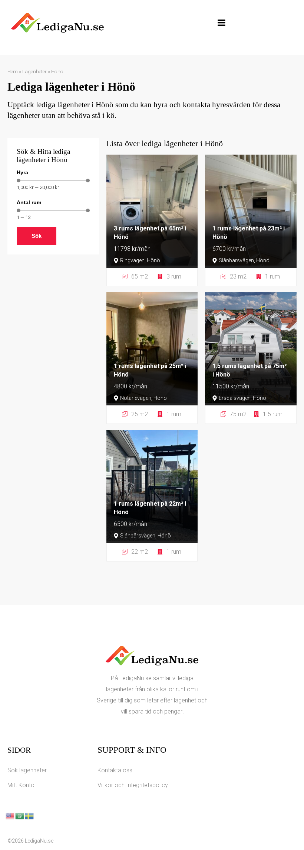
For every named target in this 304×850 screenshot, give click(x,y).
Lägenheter (34, 71)
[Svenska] (29, 815)
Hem (12, 71)
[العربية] (20, 815)
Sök (37, 236)
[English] (10, 815)
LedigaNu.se (39, 841)
